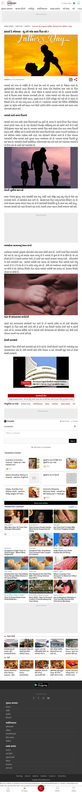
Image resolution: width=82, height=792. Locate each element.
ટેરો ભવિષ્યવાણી (11, 734)
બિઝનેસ (8, 717)
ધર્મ (73, 8)
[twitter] (38, 698)
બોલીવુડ (31, 8)
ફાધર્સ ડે (27, 26)
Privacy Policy (62, 776)
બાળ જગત (19, 26)
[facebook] (34, 698)
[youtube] (43, 698)
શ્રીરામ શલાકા (10, 737)
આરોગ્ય (8, 750)
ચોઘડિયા (8, 741)
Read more (26, 383)
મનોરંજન (55, 403)
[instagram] (48, 698)
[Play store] (74, 3)
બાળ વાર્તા (9, 768)
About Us (27, 776)
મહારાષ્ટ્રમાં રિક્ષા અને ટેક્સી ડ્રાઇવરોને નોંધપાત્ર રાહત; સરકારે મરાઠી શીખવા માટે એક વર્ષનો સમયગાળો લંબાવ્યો (26, 651)
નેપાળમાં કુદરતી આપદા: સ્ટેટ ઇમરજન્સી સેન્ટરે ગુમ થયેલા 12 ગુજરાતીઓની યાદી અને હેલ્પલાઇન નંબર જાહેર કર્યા (10, 651)
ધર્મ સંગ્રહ (66, 8)
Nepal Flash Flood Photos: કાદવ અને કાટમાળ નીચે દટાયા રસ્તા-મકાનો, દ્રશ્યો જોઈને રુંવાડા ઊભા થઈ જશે (72, 651)
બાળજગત (9, 764)
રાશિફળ (8, 730)
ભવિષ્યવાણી (9, 726)
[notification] (78, 3)
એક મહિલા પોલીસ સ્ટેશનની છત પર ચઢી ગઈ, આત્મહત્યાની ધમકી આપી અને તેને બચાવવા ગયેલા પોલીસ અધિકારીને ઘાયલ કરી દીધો (56, 651)
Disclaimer (44, 776)
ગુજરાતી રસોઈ (10, 757)
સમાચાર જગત (25, 403)
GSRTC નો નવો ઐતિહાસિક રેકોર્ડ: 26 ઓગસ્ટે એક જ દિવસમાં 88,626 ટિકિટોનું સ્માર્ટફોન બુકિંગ (41, 651)
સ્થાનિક (8, 714)
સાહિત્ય (8, 761)
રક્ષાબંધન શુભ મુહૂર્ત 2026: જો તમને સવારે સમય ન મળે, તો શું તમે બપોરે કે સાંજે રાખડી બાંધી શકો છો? (56, 672)
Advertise (35, 776)
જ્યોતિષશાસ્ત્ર (42, 8)
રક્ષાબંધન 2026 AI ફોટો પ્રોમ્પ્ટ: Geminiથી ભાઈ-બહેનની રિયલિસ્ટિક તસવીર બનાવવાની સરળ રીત (41, 672)
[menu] (3, 3)
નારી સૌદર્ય (9, 753)
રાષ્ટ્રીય (8, 710)
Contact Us (52, 776)
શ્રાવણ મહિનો (20, 8)
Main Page (19, 776)
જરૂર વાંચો (11, 636)
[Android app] (41, 685)
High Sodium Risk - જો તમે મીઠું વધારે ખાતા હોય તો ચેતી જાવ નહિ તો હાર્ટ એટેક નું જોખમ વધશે (41, 399)
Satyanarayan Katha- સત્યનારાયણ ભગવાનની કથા (25, 672)
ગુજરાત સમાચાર (6, 8)
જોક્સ (47, 403)
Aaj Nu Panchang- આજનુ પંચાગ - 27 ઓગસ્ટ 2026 (72, 672)
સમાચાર (8, 707)
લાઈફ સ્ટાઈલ (55, 8)
